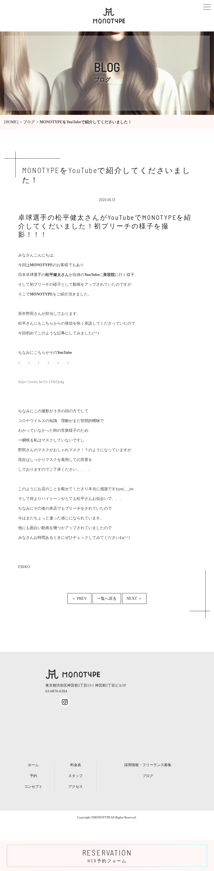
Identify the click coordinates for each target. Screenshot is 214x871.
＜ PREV (79, 598)
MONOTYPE (102, 817)
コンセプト (33, 786)
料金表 (75, 765)
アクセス (75, 786)
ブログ (29, 122)
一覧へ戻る (106, 598)
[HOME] (11, 122)
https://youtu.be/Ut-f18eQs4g (41, 382)
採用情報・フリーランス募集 (147, 765)
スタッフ (75, 776)
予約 (33, 776)
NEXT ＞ (134, 598)
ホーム (33, 765)
